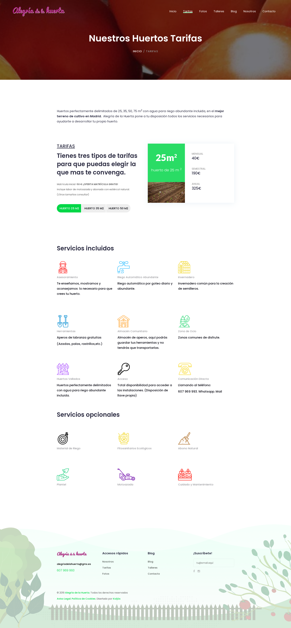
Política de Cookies (83, 598)
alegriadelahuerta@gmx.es (74, 564)
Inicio (172, 11)
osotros (109, 561)
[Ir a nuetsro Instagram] (199, 571)
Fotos (203, 11)
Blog (234, 11)
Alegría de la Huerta (77, 592)
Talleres (219, 11)
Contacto (269, 11)
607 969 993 (65, 570)
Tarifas (188, 11)
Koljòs (116, 598)
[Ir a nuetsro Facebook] (194, 571)
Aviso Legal (64, 598)
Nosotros (249, 11)
